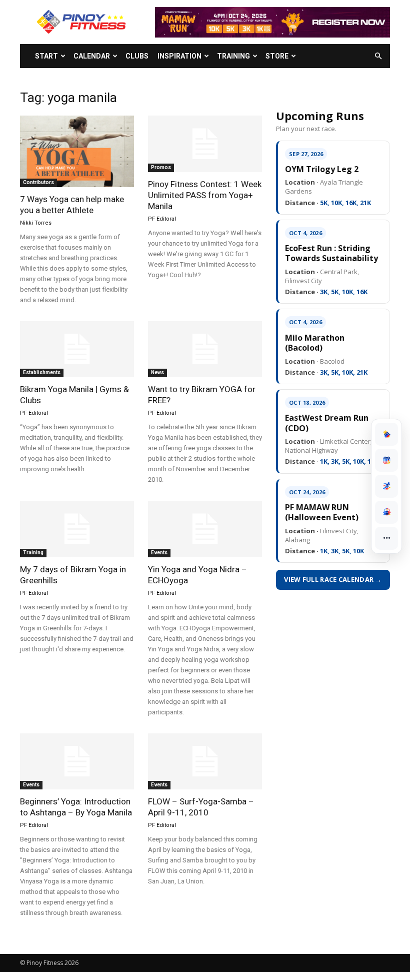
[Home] (386, 434)
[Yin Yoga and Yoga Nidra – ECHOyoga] (205, 529)
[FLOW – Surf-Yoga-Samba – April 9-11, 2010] (205, 761)
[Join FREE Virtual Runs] (386, 486)
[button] (378, 56)
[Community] (386, 512)
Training (233, 56)
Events (159, 552)
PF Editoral (162, 219)
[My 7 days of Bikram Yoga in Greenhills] (77, 529)
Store (277, 56)
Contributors (38, 182)
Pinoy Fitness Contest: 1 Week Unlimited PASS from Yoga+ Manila (205, 195)
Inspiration (180, 56)
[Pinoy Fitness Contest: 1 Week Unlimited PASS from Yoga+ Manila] (205, 144)
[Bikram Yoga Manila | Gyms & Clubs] (77, 349)
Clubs (137, 56)
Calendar (92, 56)
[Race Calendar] (386, 460)
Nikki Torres (36, 223)
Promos (161, 167)
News (157, 372)
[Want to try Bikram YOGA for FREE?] (205, 349)
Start (46, 56)
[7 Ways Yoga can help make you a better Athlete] (77, 151)
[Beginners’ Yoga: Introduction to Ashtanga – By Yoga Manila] (77, 761)
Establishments (41, 372)
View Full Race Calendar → (333, 579)
